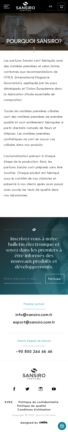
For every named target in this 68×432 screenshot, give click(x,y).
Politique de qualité (31, 405)
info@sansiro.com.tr (34, 314)
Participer (55, 278)
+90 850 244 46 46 (34, 351)
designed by (29, 422)
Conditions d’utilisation (34, 409)
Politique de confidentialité (39, 402)
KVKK (9, 402)
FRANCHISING (62, 426)
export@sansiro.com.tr (34, 322)
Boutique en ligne (61, 6)
